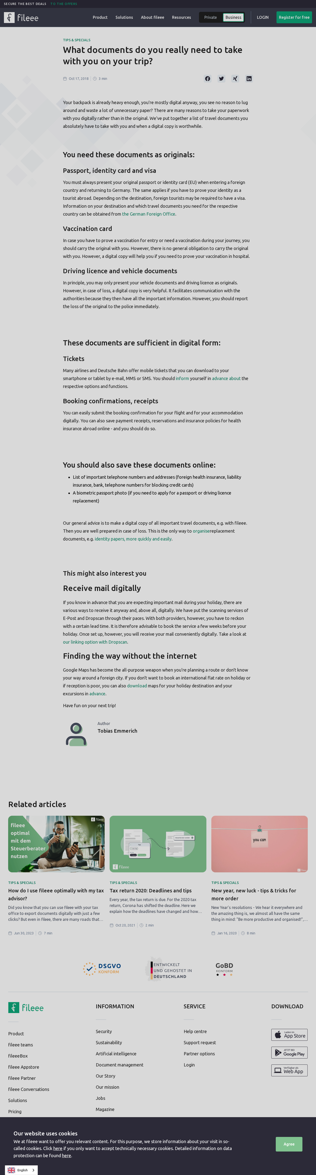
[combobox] (21, 1170)
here (57, 1148)
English (23, 1170)
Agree (289, 1144)
